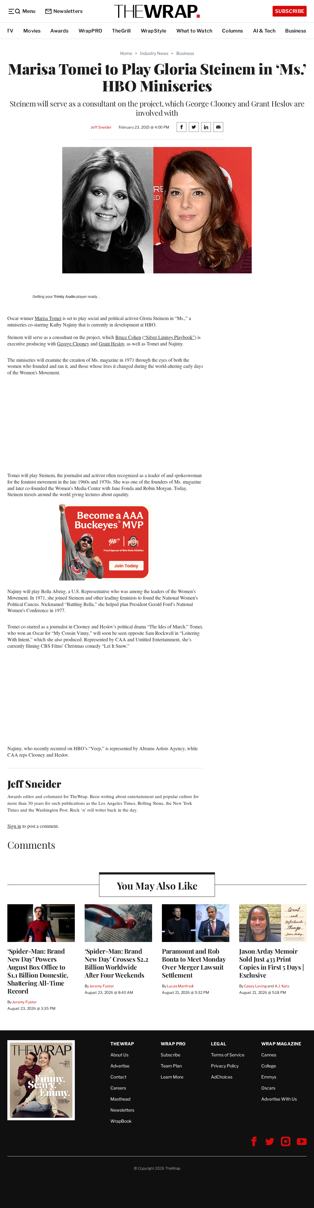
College (268, 1065)
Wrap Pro (173, 1043)
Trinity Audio (64, 297)
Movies (31, 31)
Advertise (119, 1065)
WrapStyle (154, 31)
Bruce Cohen (128, 337)
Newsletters (67, 11)
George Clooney (73, 343)
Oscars (268, 1087)
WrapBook (121, 1121)
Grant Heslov (111, 343)
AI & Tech (264, 31)
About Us (119, 1054)
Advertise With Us (279, 1099)
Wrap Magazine (281, 1043)
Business (295, 31)
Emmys (268, 1076)
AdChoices (221, 1076)
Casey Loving (255, 986)
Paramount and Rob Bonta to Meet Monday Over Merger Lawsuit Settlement (193, 963)
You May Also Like (157, 885)
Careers (118, 1087)
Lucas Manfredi (180, 986)
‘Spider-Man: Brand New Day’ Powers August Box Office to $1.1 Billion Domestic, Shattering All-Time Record (37, 971)
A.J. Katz (282, 986)
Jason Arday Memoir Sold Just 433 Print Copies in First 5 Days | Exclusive (271, 963)
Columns (232, 31)
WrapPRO (90, 31)
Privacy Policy (225, 1065)
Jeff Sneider (101, 127)
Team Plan (171, 1065)
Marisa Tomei (48, 318)
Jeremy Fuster (24, 1002)
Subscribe (289, 11)
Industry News (154, 53)
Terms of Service (227, 1054)
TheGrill (121, 31)
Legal (218, 1043)
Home (126, 53)
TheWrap (122, 1043)
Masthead (120, 1099)
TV (9, 31)
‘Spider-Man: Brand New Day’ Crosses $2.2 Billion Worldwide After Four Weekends (116, 963)
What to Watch (194, 31)
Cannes (268, 1054)
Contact (118, 1076)
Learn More (172, 1076)
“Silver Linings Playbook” (169, 337)
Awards (59, 31)
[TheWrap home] (157, 11)
